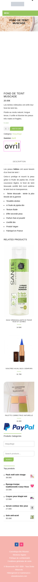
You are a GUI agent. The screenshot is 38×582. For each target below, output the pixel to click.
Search (9, 459)
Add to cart (16, 129)
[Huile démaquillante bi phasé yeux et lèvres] (19, 280)
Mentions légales (19, 555)
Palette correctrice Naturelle (19, 415)
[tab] (19, 161)
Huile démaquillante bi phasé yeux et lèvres (19, 321)
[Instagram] (21, 544)
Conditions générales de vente (19, 561)
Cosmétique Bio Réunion (19, 552)
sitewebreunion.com (19, 576)
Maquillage (17, 134)
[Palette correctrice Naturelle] (19, 397)
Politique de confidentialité (19, 558)
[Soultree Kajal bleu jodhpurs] (19, 350)
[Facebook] (16, 544)
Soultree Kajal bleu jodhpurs (19, 368)
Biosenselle (10, 567)
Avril (14, 138)
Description (19, 161)
